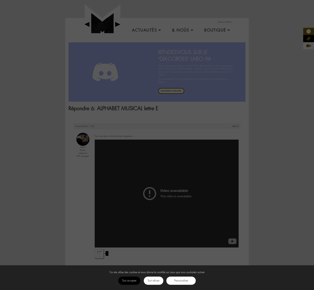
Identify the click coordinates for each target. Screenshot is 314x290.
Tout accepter (129, 280)
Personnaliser (181, 280)
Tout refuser (153, 280)
